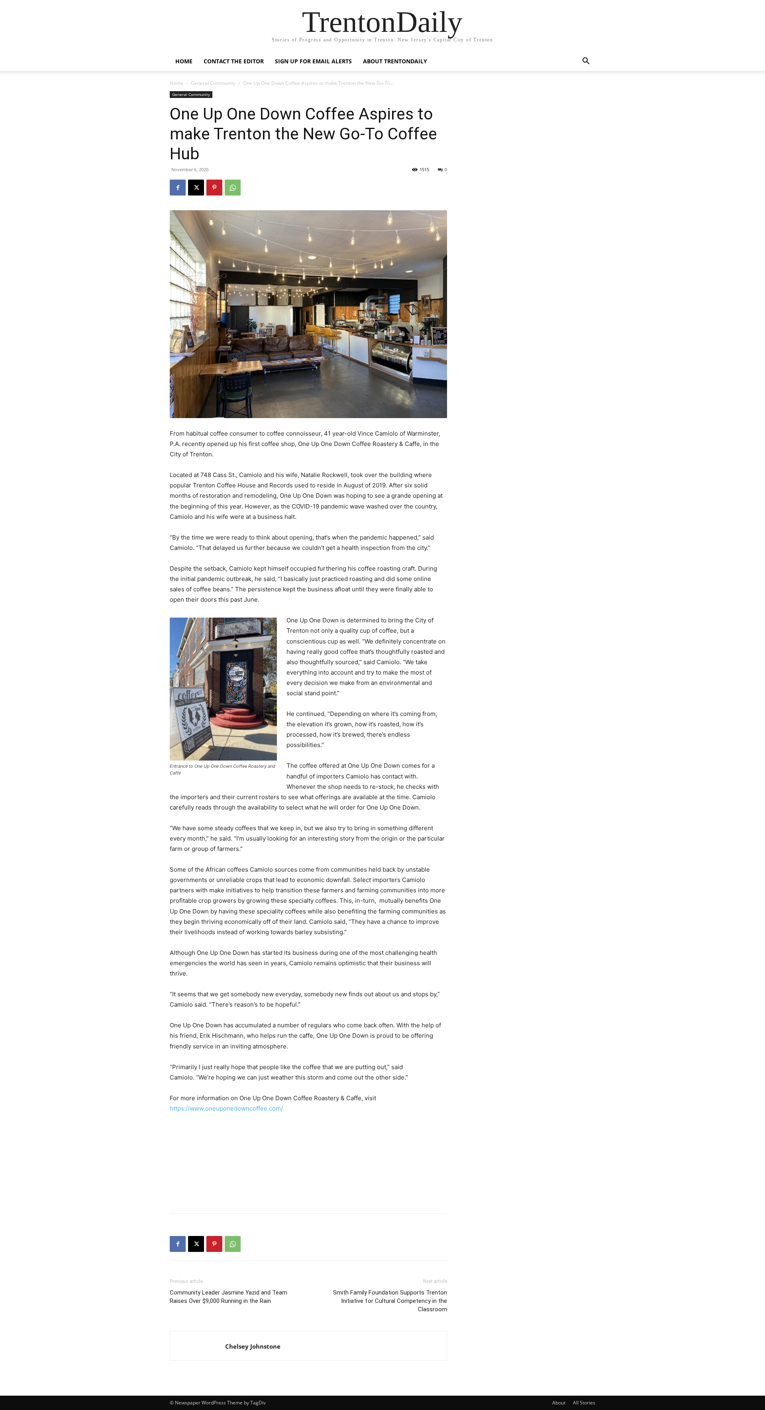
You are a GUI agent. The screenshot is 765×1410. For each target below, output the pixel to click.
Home (183, 61)
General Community (213, 83)
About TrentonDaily (395, 61)
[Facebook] (178, 188)
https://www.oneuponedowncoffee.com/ (226, 1108)
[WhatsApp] (233, 188)
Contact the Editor (234, 61)
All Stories (584, 1402)
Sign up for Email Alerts (313, 61)
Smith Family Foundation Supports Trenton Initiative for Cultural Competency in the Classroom (390, 1301)
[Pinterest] (214, 188)
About (558, 1402)
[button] (585, 62)
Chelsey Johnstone (252, 1346)
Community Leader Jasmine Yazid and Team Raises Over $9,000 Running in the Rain (228, 1296)
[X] (196, 188)
